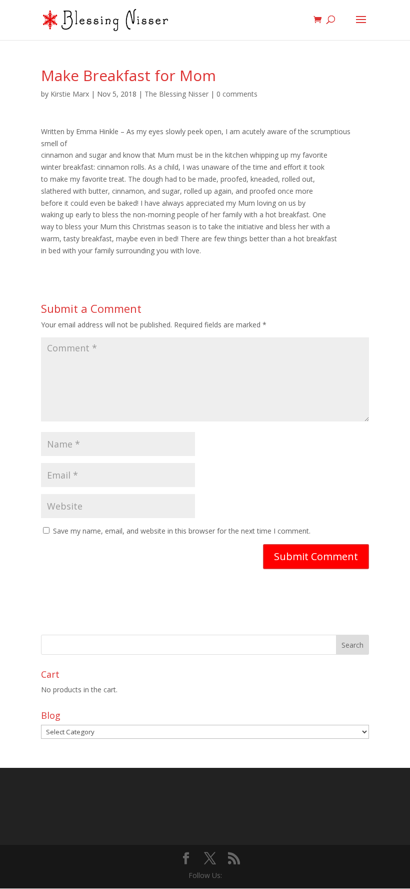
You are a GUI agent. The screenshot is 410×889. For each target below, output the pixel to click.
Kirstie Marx (69, 94)
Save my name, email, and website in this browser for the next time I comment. (181, 531)
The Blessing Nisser (176, 94)
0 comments (237, 94)
